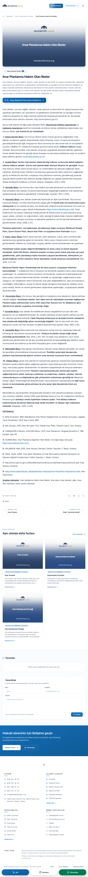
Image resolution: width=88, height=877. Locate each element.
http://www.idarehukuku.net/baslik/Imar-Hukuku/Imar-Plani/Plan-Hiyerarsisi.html (42, 471)
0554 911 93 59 (13, 791)
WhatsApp (31, 747)
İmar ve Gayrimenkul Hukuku (24, 16)
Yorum (7, 695)
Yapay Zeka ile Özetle (15, 71)
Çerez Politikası (63, 866)
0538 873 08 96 (13, 779)
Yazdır (7, 501)
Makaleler (9, 16)
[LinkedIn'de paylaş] (74, 496)
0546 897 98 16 (13, 783)
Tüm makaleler (78, 534)
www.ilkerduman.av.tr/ (33, 157)
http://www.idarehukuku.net (60, 209)
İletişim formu (10, 747)
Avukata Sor (57, 6)
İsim (7, 687)
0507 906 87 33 (13, 787)
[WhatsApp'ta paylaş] (79, 496)
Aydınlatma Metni (78, 866)
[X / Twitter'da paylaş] (69, 496)
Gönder (78, 714)
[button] (83, 5)
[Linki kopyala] (83, 496)
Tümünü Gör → (51, 803)
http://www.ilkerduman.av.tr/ (16, 443)
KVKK (52, 866)
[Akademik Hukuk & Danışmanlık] (13, 5)
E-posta (47, 687)
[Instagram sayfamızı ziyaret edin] (44, 764)
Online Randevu (71, 6)
